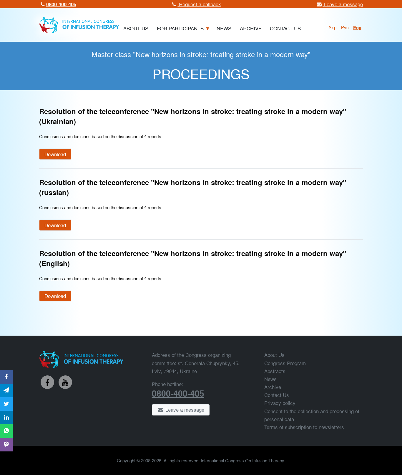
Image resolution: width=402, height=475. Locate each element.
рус (345, 27)
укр (333, 27)
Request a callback (199, 4)
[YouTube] (65, 382)
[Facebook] (47, 382)
